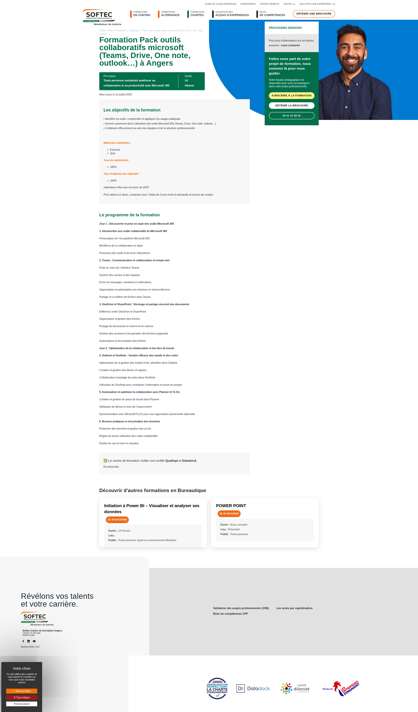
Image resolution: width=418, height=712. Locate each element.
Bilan (272, 14)
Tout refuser (23, 697)
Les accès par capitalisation (294, 608)
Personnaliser (22, 704)
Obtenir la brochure (291, 105)
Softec (288, 4)
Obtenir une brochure (314, 13)
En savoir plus (111, 466)
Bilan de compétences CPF (230, 613)
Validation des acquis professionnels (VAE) (241, 608)
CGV (38, 646)
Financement (248, 4)
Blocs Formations (117, 30)
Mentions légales (27, 646)
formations (141, 14)
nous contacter (290, 45)
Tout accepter (23, 691)
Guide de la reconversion (220, 4)
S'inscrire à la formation (292, 95)
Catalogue (134, 30)
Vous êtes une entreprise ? (316, 4)
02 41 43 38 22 (292, 115)
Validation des (232, 14)
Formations (198, 14)
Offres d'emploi (269, 4)
